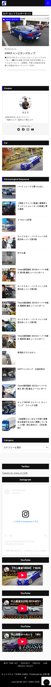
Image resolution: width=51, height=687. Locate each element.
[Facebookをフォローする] (23, 129)
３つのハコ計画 (24, 219)
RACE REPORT (12, 19)
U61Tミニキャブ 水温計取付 (31, 369)
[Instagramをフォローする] (28, 129)
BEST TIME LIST (11, 663)
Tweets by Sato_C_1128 (14, 473)
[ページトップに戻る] (46, 682)
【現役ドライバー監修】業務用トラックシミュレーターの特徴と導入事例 (32, 206)
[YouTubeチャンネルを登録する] (32, 129)
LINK (45, 663)
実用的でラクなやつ (26, 352)
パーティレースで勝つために (30, 186)
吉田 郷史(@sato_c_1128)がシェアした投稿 (25, 551)
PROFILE (36, 663)
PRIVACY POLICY (25, 666)
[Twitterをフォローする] (18, 129)
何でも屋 (22, 253)
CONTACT (25, 663)
